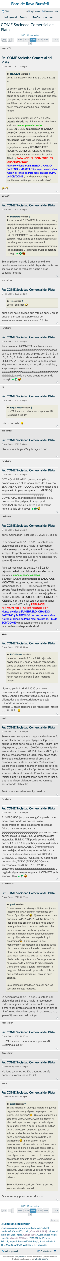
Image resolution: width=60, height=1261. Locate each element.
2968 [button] (46, 40)
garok (13, 904)
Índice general (11, 1251)
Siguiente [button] (30, 43)
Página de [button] (4, 40)
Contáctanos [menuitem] (46, 1251)
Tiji (11, 301)
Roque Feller (16, 407)
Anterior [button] (9, 40)
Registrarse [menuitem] (34, 11)
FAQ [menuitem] (7, 11)
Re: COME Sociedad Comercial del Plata (28, 205)
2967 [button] (39, 40)
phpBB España (41, 1259)
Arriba (57, 191)
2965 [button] (26, 40)
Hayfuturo (15, 74)
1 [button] (13, 40)
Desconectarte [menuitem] (51, 11)
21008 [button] (55, 40)
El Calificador (16, 654)
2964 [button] (20, 40)
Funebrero (15, 217)
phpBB (21, 1257)
